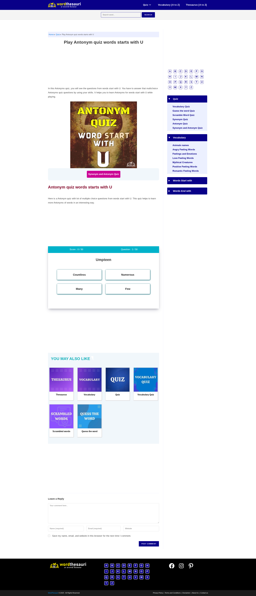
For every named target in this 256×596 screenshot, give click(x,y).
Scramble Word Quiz (184, 115)
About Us (195, 593)
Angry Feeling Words (184, 149)
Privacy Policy (158, 593)
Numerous (127, 274)
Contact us (204, 593)
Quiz (57, 34)
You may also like (70, 359)
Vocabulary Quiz (181, 106)
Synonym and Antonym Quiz (103, 174)
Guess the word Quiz (184, 111)
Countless (79, 274)
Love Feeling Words (183, 158)
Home (51, 34)
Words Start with (181, 180)
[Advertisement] (103, 66)
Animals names (181, 145)
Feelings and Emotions (185, 154)
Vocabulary (178, 137)
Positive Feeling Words (185, 166)
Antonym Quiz (180, 123)
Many (79, 288)
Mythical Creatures (183, 162)
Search (148, 15)
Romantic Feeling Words (186, 171)
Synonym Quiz (180, 119)
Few (127, 288)
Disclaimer (186, 593)
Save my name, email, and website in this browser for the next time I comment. (91, 536)
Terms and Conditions (173, 593)
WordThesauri (53, 593)
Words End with (181, 191)
